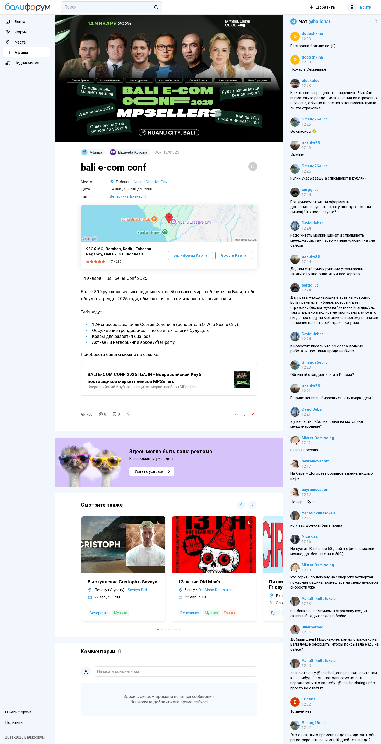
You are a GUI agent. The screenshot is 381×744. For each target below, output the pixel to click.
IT (145, 196)
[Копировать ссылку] (128, 414)
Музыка (120, 613)
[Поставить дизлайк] (252, 414)
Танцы (229, 613)
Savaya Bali (137, 590)
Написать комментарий (118, 671)
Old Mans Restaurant (216, 590)
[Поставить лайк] (237, 414)
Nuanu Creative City (150, 182)
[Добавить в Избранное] (252, 166)
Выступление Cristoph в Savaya (122, 581)
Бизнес (136, 196)
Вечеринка (119, 196)
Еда (274, 613)
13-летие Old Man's (199, 581)
